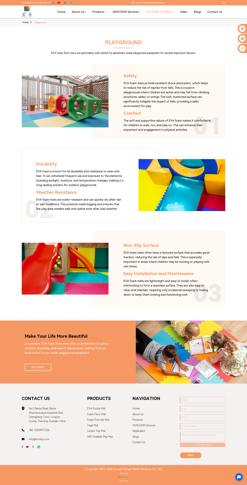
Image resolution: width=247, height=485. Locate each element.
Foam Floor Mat (96, 414)
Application (139, 430)
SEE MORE (38, 367)
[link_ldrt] (27, 446)
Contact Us (139, 442)
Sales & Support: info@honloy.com (36, 3)
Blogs (136, 436)
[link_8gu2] (38, 446)
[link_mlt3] (22, 446)
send (191, 455)
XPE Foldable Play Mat (100, 436)
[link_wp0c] (53, 3)
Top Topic (123, 481)
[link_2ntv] (59, 3)
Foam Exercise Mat (98, 419)
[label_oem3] (223, 2)
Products (138, 419)
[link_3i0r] (27, 12)
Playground (40, 22)
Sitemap (124, 473)
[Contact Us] (242, 28)
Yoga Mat (92, 425)
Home (25, 22)
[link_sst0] (71, 3)
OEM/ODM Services (144, 425)
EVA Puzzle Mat (96, 408)
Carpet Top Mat (96, 430)
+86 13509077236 (39, 430)
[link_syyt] (33, 446)
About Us (138, 414)
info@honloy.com (39, 439)
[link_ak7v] (65, 3)
